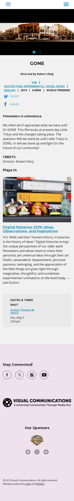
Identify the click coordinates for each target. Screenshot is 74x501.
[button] (66, 4)
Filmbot (40, 484)
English (9, 90)
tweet (15, 96)
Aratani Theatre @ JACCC (22, 311)
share (14, 104)
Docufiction (13, 86)
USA (34, 82)
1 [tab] (33, 52)
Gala (28, 484)
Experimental (34, 86)
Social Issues (55, 86)
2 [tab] (40, 52)
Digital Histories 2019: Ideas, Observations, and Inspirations (30, 229)
